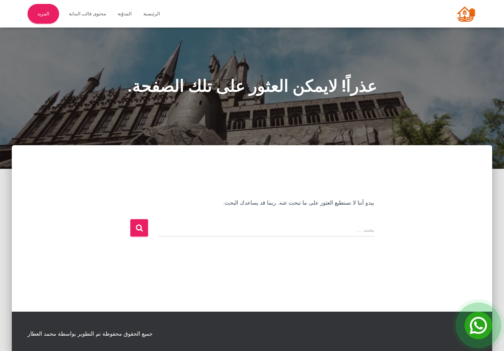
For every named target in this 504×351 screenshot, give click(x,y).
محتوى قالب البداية (87, 14)
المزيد (43, 14)
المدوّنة (125, 14)
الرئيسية (151, 14)
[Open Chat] (478, 325)
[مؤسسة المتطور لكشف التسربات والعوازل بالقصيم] (465, 14)
